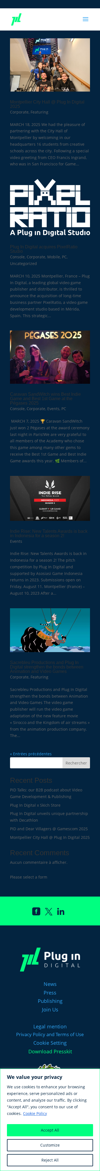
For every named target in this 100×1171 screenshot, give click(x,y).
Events (53, 408)
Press (50, 992)
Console (17, 256)
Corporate (19, 112)
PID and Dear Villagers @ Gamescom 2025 (49, 828)
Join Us (50, 1009)
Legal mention (50, 1026)
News (50, 984)
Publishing (50, 1001)
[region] (50, 1120)
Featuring (39, 112)
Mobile (53, 256)
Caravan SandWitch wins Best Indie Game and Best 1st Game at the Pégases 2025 (45, 398)
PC (64, 256)
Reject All (50, 1160)
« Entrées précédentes (31, 753)
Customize (50, 1145)
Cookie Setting (50, 1042)
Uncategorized (23, 263)
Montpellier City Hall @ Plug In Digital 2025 (47, 104)
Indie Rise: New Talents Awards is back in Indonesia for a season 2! (49, 533)
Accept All (50, 1130)
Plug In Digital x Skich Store (35, 805)
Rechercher (76, 763)
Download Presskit (50, 1051)
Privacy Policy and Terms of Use (50, 1034)
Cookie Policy (35, 1113)
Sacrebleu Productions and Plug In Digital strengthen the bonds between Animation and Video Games (46, 667)
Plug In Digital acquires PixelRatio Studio (44, 249)
